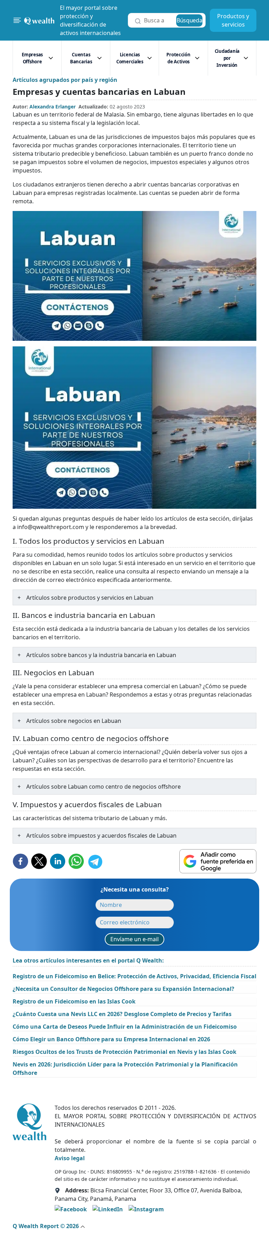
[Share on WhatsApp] (76, 861)
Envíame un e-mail (134, 939)
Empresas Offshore (32, 58)
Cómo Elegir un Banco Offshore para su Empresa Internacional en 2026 (111, 1039)
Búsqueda (189, 20)
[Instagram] (146, 1209)
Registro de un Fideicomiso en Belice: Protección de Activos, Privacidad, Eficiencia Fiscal (134, 976)
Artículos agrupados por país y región (65, 80)
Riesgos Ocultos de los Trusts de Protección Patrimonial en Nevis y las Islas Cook (124, 1052)
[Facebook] (71, 1209)
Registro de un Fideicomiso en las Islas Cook (74, 1001)
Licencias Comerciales (129, 58)
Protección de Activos (178, 58)
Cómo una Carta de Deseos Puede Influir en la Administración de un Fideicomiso (125, 1026)
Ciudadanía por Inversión (227, 58)
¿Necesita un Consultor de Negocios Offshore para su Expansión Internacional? (123, 989)
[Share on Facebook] (20, 861)
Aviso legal (70, 1158)
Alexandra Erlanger (52, 106)
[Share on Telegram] (95, 861)
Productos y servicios (233, 20)
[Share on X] (39, 861)
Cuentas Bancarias (81, 58)
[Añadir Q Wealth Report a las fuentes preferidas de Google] (217, 861)
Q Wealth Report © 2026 (46, 1226)
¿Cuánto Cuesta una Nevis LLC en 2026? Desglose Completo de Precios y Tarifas (122, 1014)
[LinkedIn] (107, 1209)
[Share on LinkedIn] (57, 861)
